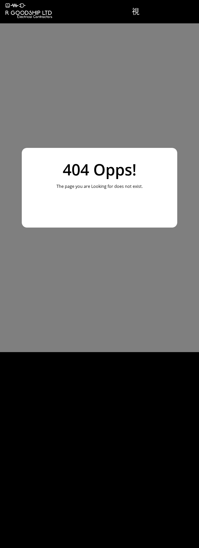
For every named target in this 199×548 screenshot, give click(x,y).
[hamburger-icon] (136, 11)
